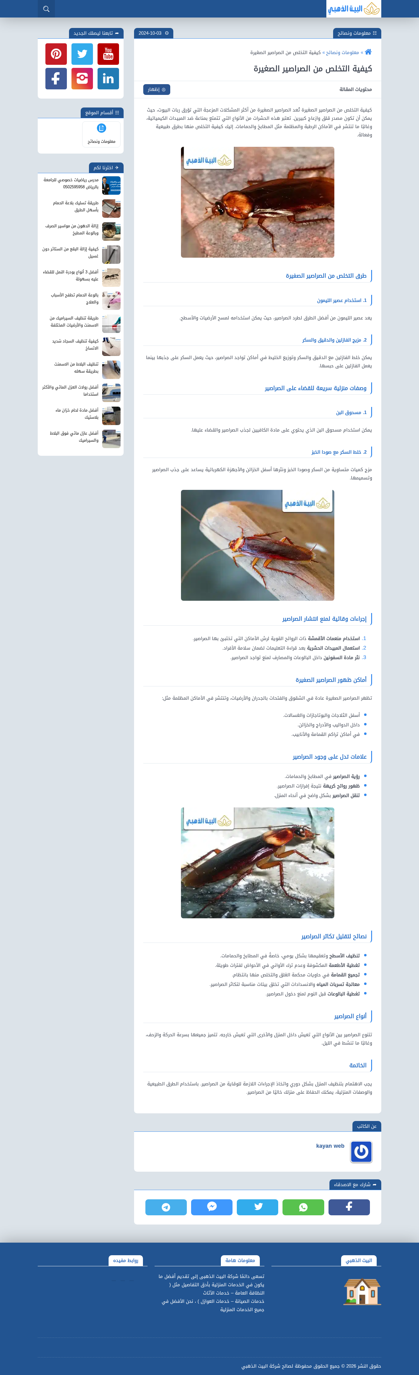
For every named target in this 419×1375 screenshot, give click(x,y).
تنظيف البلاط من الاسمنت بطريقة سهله (76, 368)
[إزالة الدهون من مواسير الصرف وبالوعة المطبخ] (111, 231)
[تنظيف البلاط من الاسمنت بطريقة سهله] (111, 370)
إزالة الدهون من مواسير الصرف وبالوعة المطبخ (71, 229)
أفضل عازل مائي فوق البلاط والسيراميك (74, 437)
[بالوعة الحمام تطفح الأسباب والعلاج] (111, 300)
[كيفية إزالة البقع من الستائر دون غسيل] (111, 254)
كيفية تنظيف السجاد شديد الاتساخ (75, 345)
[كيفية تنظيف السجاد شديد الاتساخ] (111, 347)
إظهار (154, 89)
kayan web (330, 1146)
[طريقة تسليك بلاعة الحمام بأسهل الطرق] (111, 208)
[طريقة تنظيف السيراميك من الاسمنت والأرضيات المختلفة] (111, 323)
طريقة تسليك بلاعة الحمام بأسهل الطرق (75, 206)
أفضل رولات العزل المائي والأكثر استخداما (70, 391)
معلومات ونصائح (354, 33)
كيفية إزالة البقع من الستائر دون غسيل (70, 252)
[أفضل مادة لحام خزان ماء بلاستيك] (111, 416)
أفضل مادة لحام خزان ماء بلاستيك (77, 414)
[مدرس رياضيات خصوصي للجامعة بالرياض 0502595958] (111, 185)
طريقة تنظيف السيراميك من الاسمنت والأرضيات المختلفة (74, 321)
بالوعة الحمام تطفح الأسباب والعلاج (74, 298)
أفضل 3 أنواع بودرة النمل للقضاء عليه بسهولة (70, 275)
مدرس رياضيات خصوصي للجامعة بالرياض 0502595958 (71, 183)
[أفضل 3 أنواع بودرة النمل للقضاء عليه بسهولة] (111, 277)
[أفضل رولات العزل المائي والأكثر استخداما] (111, 393)
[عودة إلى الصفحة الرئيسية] (368, 52)
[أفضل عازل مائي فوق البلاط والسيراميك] (111, 439)
